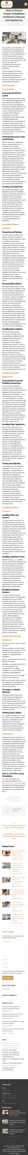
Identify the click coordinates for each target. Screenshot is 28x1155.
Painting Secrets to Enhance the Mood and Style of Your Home (18, 893)
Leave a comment (14, 800)
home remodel (9, 1050)
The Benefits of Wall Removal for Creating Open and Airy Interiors (18, 881)
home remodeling (10, 1052)
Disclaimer (14, 1151)
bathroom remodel (5, 1043)
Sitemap (4, 1149)
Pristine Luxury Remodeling (13, 783)
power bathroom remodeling (14, 1065)
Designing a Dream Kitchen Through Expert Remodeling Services (18, 918)
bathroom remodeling (6, 1045)
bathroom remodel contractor (15, 1043)
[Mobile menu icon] (25, 4)
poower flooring (5, 1065)
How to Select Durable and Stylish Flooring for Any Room (18, 905)
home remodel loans (12, 1063)
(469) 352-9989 (6, 1090)
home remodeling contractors (10, 1056)
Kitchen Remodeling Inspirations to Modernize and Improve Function (18, 854)
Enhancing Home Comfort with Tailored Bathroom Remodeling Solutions (18, 867)
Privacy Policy (6, 1151)
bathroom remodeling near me (16, 1045)
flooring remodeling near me (15, 1047)
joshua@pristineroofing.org (9, 1103)
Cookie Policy (21, 1149)
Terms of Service (12, 1149)
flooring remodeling (5, 1047)
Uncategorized (7, 33)
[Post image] (6, 853)
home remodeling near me (13, 1060)
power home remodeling (8, 1069)
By (8, 799)
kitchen (15, 560)
